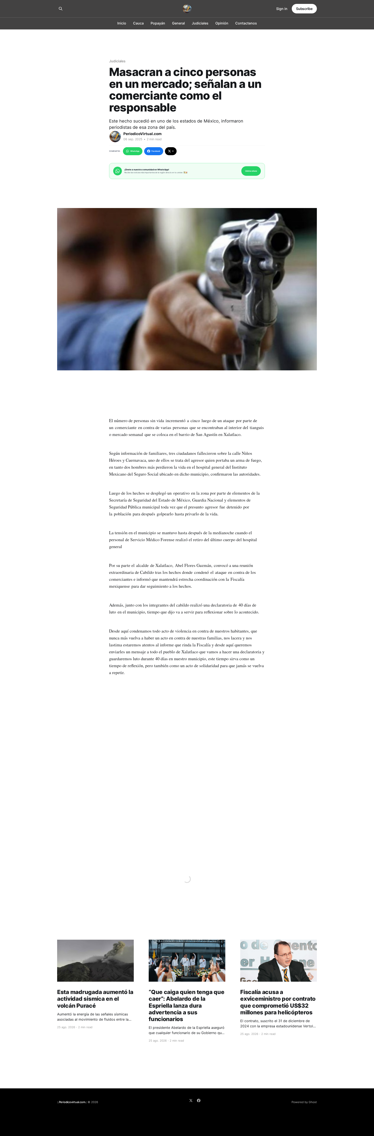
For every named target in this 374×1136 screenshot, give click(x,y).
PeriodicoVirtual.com (142, 134)
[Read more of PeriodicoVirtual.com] (115, 137)
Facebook (156, 151)
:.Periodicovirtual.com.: (72, 1102)
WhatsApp (134, 151)
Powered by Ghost (304, 1102)
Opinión (221, 23)
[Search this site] (60, 8)
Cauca (138, 23)
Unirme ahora (251, 171)
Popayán (158, 23)
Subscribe (304, 8)
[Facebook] (198, 1100)
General (178, 23)
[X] (191, 1100)
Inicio (121, 23)
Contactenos (246, 23)
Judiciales (200, 23)
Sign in (281, 8)
